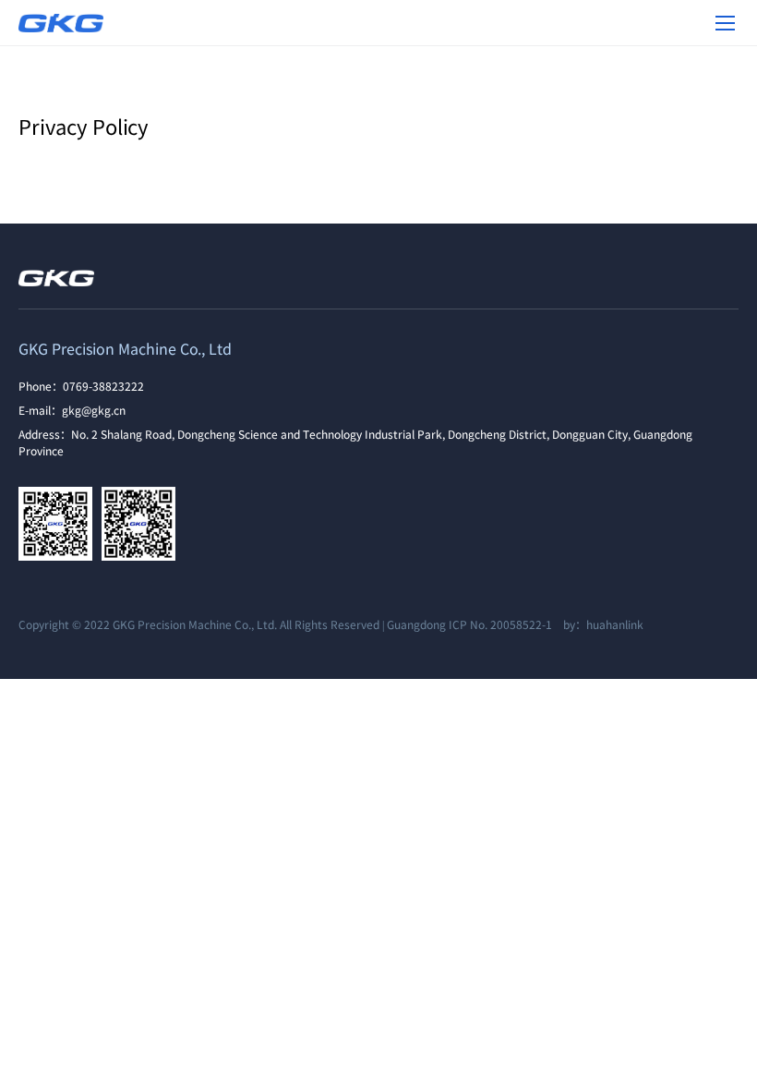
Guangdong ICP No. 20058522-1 (469, 624)
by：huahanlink (599, 624)
